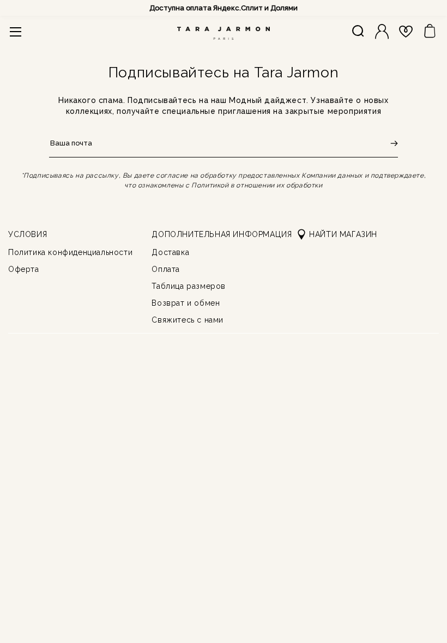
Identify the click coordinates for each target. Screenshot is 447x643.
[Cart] (429, 31)
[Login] (381, 31)
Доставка (170, 252)
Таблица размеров (189, 286)
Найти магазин (343, 234)
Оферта (23, 269)
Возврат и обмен (186, 303)
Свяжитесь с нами (188, 320)
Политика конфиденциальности (70, 252)
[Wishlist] (405, 31)
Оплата (166, 269)
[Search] (357, 31)
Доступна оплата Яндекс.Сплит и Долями (223, 8)
